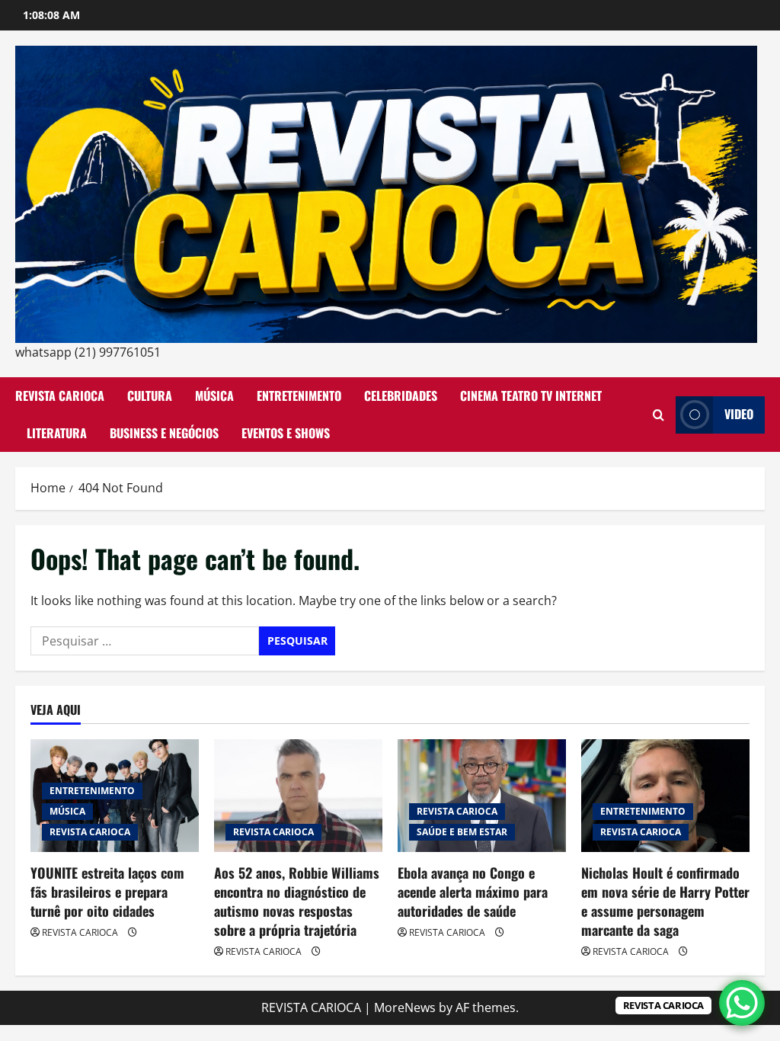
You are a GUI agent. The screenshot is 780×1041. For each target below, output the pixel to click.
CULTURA (149, 395)
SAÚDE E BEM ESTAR (462, 831)
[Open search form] (658, 415)
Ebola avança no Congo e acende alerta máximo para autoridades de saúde (473, 892)
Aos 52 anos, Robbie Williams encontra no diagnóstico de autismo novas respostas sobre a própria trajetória (296, 901)
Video (738, 414)
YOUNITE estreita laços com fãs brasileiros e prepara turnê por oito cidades (107, 892)
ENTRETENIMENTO (299, 395)
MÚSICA (214, 395)
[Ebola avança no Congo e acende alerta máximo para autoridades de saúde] (482, 795)
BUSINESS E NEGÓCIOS (164, 433)
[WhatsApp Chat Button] (742, 1003)
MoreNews (405, 1007)
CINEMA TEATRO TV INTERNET (531, 395)
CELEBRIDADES (400, 395)
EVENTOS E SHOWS (285, 433)
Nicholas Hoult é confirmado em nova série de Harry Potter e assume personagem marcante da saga (665, 901)
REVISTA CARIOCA (59, 395)
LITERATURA (57, 433)
